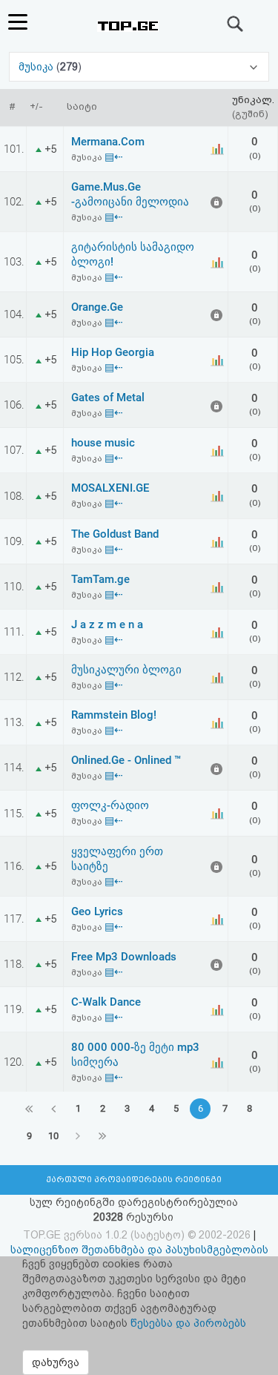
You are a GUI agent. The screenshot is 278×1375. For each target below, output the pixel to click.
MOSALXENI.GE (110, 488)
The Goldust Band (115, 534)
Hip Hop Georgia (112, 352)
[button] (139, 67)
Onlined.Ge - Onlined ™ (126, 760)
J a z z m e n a (107, 624)
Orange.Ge (97, 307)
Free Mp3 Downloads (123, 956)
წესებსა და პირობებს (188, 1323)
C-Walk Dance (106, 1002)
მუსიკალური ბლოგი (126, 669)
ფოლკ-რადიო (110, 805)
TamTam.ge (100, 579)
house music (103, 442)
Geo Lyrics (97, 911)
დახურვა (55, 1362)
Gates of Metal (108, 397)
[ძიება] (236, 24)
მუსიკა (37, 67)
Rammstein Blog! (113, 715)
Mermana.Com (108, 141)
